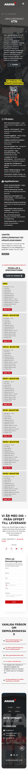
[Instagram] (17, 755)
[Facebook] (11, 755)
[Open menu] (23, 3)
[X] (14, 755)
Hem (3, 14)
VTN (5, 14)
